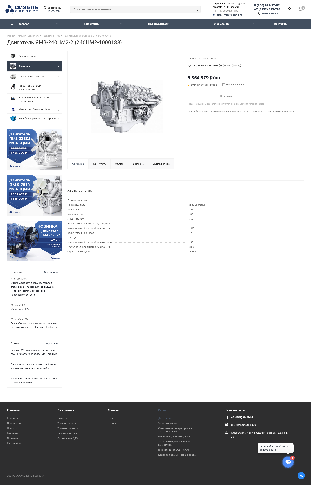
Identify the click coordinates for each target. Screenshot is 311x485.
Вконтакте (301, 475)
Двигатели (164, 418)
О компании (14, 423)
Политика (12, 438)
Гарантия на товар (67, 433)
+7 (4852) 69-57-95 (242, 417)
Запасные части (167, 423)
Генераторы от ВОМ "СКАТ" (174, 449)
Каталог (163, 410)
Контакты (12, 418)
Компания (13, 410)
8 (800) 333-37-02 (267, 5)
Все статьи (52, 343)
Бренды (112, 423)
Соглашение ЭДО (67, 438)
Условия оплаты (66, 423)
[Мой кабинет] (289, 9)
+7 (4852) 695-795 (267, 9)
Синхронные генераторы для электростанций (175, 429)
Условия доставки (67, 428)
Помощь (62, 418)
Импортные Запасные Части (174, 436)
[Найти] (196, 9)
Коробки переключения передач (177, 454)
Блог (110, 418)
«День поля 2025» (20, 308)
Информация (65, 410)
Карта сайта (14, 443)
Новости (12, 428)
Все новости (51, 272)
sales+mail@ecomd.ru (229, 14)
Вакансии (12, 433)
